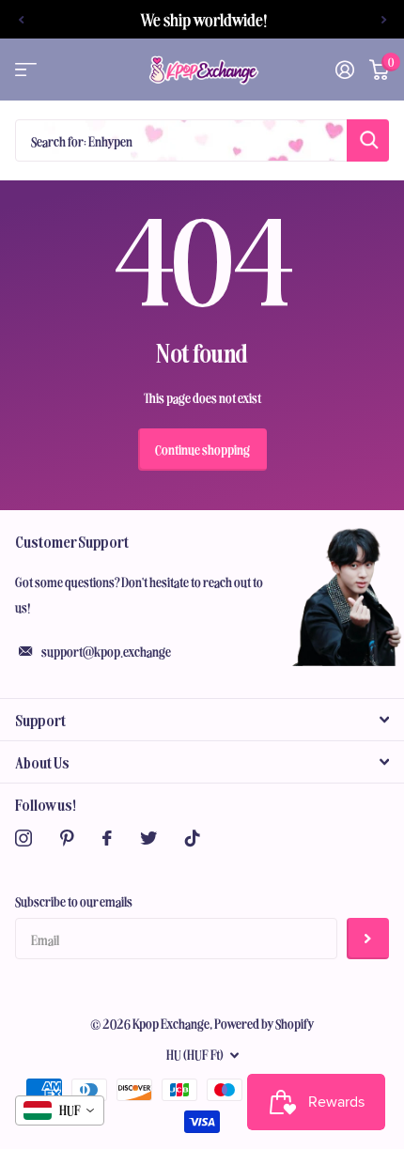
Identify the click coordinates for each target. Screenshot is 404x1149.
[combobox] (59, 1110)
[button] (20, 19)
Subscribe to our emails (73, 901)
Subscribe (368, 939)
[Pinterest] (67, 838)
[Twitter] (148, 838)
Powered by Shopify (264, 1023)
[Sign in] (344, 69)
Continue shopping (202, 449)
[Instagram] (23, 838)
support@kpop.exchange (106, 651)
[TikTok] (192, 838)
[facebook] (107, 838)
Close (202, 719)
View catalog (26, 70)
